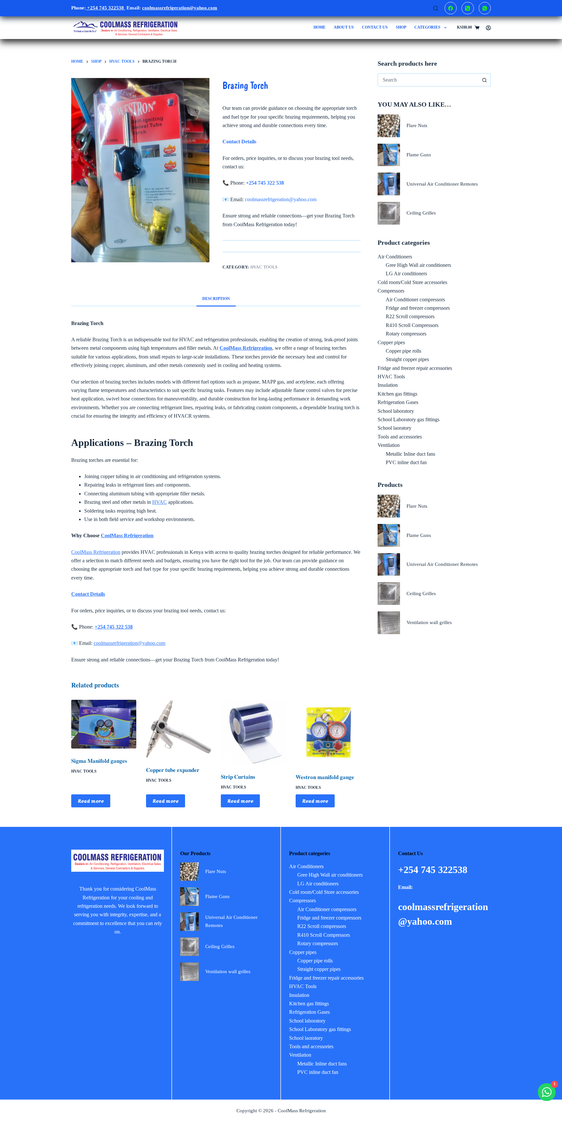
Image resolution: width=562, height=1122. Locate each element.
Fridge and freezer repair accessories (415, 368)
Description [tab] (216, 298)
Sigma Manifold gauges (99, 761)
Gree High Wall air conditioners (418, 265)
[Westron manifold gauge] (328, 732)
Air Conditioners (395, 256)
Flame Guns (419, 154)
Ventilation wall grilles (429, 622)
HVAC (159, 502)
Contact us (375, 27)
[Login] (488, 27)
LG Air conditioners (406, 273)
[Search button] (484, 80)
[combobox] (428, 79)
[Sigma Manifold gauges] (103, 724)
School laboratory (396, 411)
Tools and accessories (400, 436)
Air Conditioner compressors (415, 299)
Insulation (388, 385)
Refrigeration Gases (398, 402)
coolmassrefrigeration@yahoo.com (280, 199)
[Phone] (468, 8)
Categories (427, 27)
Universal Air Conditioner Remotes (442, 184)
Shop (401, 27)
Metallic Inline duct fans (410, 454)
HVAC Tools (264, 267)
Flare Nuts (417, 125)
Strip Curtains (238, 777)
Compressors (391, 291)
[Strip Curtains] (253, 732)
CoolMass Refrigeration (127, 535)
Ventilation (389, 445)
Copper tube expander (172, 770)
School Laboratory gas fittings (408, 419)
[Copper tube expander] (178, 729)
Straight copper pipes (407, 359)
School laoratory (394, 428)
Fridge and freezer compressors (418, 308)
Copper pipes (391, 342)
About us (344, 27)
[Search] (435, 8)
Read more (91, 800)
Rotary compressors (406, 333)
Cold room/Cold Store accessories (412, 282)
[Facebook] (451, 8)
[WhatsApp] (485, 8)
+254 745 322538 (105, 7)
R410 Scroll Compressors (412, 325)
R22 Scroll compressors (410, 316)
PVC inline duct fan (406, 462)
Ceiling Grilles (421, 212)
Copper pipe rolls (403, 351)
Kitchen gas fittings (397, 394)
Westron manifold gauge (325, 777)
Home (320, 27)
